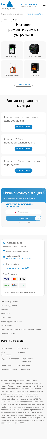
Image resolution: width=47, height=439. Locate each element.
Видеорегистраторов (10, 359)
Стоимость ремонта (9, 302)
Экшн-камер (6, 365)
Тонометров (25, 369)
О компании (6, 317)
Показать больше (23, 84)
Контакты (5, 309)
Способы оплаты (8, 333)
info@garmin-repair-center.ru (18, 251)
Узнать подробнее (23, 127)
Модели (5, 20)
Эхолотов (21, 352)
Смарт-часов (23, 348)
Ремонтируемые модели (11, 321)
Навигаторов (6, 348)
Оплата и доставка (9, 306)
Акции (15, 20)
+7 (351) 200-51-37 (29, 4)
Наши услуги (6, 325)
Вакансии (5, 313)
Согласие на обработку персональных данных (21, 329)
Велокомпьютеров (9, 369)
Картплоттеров (23, 365)
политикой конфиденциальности (23, 224)
